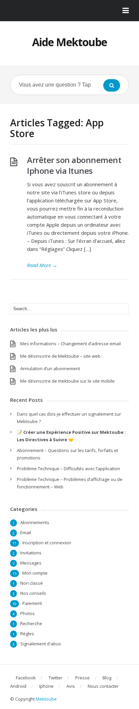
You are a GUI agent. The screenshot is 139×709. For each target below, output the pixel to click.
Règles (27, 634)
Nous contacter (103, 686)
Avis (70, 686)
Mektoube (46, 699)
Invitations (30, 553)
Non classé (31, 583)
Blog (107, 678)
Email (25, 532)
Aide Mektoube (69, 42)
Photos (27, 613)
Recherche (31, 623)
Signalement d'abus (40, 644)
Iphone (46, 686)
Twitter (55, 678)
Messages (30, 563)
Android (18, 686)
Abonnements (34, 522)
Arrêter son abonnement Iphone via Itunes (74, 165)
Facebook (26, 678)
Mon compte (35, 573)
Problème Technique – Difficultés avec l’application (68, 468)
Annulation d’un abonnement (50, 368)
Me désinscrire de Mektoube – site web (60, 356)
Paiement (32, 603)
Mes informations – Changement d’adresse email (70, 344)
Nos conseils (33, 593)
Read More (42, 265)
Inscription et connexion (46, 543)
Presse (82, 678)
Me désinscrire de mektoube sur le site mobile (67, 381)
